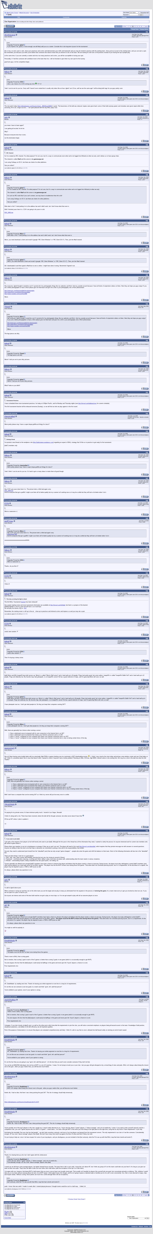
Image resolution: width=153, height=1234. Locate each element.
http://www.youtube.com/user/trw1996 (15, 294)
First (124, 26)
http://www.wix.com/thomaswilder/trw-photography (19, 290)
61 (141, 26)
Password (125, 14)
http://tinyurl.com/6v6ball (57, 605)
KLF (25, 608)
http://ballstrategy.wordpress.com (43, 442)
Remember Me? (145, 12)
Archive (146, 1226)
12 (135, 26)
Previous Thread (73, 1199)
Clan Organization (34, 12)
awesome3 (9, 748)
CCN (6, 503)
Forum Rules (7, 1217)
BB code (6, 1211)
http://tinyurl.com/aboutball (87, 846)
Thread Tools (135, 29)
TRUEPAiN (9, 804)
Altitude (141, 1226)
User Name (126, 12)
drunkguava (9, 35)
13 (137, 26)
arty (6, 117)
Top (150, 1226)
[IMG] (5, 1213)
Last (146, 26)
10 (130, 26)
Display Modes (144, 29)
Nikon (7, 72)
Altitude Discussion (24, 12)
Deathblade (9, 941)
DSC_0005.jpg (8, 490)
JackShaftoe (10, 1000)
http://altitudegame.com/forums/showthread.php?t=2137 (22, 1102)
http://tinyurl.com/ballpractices (87, 403)
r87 (5, 905)
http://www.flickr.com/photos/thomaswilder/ (17, 292)
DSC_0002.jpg (8, 212)
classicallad (9, 416)
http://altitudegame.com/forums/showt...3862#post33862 (35, 106)
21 (139, 26)
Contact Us (134, 1226)
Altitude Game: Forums (12, 12)
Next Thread (81, 1199)
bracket (23, 602)
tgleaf (6, 98)
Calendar (124, 17)
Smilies (6, 1212)
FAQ (18, 17)
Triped (7, 307)
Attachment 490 (12, 534)
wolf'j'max (8, 521)
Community (66, 17)
